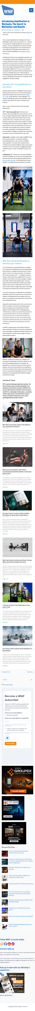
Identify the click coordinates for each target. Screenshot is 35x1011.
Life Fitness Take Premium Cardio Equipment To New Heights (17, 649)
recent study (22, 69)
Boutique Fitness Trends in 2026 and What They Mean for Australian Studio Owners (16, 514)
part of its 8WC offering (9, 160)
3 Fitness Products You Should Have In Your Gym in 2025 (16, 606)
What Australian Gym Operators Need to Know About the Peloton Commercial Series (17, 561)
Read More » (5, 443)
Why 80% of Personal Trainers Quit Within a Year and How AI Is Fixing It (17, 426)
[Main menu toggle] (31, 10)
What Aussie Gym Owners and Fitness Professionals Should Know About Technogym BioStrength (17, 471)
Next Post (30, 672)
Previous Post (5, 672)
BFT (29, 32)
